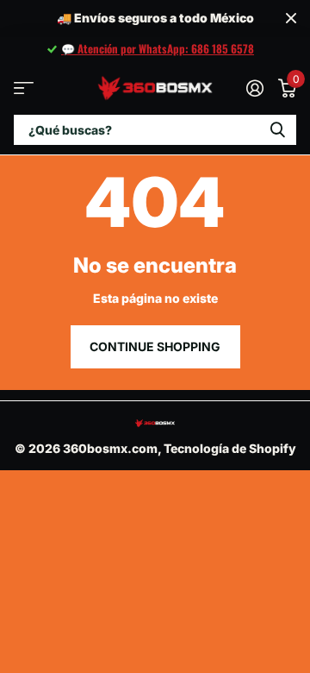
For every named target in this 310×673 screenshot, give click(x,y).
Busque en (277, 130)
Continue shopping (155, 346)
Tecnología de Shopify (230, 448)
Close (291, 18)
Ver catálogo (24, 87)
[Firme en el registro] (254, 88)
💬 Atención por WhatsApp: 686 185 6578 (157, 48)
